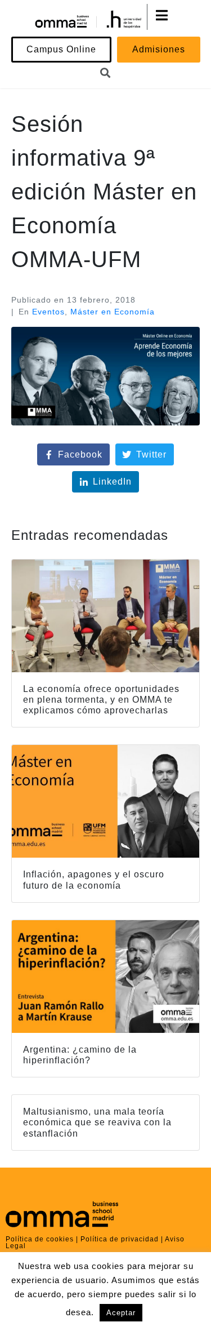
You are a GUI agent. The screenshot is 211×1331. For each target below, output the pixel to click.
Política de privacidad (119, 1239)
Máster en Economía (112, 311)
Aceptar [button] (121, 1312)
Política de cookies (40, 1239)
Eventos (48, 311)
